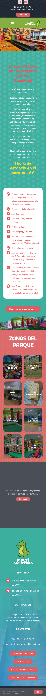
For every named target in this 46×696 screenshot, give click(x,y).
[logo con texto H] (33, 20)
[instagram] (26, 2)
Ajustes (17, 693)
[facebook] (20, 2)
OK (38, 692)
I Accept (23, 499)
